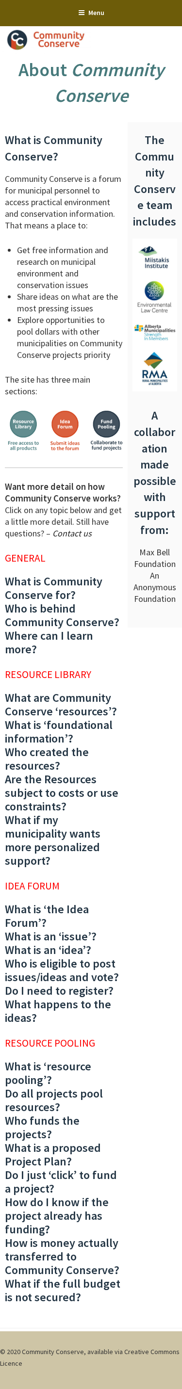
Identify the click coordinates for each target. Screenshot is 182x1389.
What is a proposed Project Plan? (53, 1154)
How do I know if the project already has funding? (57, 1216)
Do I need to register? (59, 990)
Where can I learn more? (49, 642)
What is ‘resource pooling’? (48, 1073)
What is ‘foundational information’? (59, 731)
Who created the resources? (47, 758)
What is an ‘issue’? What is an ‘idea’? (51, 943)
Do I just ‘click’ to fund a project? (61, 1181)
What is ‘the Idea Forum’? (47, 916)
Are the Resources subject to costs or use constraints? (61, 793)
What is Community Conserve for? (53, 588)
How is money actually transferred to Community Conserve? (62, 1256)
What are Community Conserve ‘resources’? (61, 704)
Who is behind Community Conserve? (62, 615)
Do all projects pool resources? (54, 1100)
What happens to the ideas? (58, 1011)
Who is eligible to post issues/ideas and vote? (62, 970)
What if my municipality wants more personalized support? (52, 840)
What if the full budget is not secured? (62, 1290)
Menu (96, 12)
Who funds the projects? (42, 1127)
